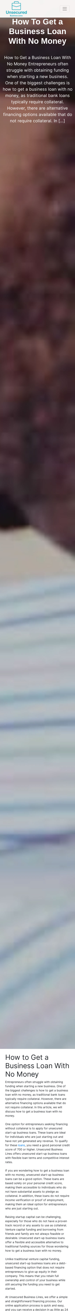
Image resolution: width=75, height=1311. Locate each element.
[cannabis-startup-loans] (16, 9)
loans (21, 1145)
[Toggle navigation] (65, 8)
